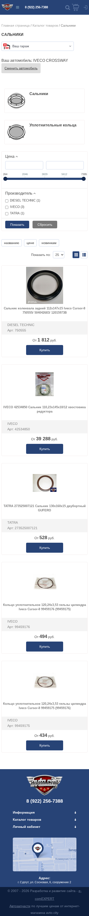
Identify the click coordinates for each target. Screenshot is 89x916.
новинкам (49, 243)
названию (11, 243)
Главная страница (15, 25)
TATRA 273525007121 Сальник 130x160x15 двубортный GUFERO (45, 508)
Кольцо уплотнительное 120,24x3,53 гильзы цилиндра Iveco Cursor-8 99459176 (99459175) (44, 607)
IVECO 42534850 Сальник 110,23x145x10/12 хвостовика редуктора (44, 409)
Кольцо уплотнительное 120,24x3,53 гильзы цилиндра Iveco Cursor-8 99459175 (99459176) (44, 706)
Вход (85, 7)
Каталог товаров (45, 25)
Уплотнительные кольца (52, 125)
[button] (67, 7)
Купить (44, 350)
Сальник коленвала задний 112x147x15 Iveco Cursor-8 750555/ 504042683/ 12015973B (44, 311)
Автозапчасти (19, 906)
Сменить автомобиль (21, 68)
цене (30, 243)
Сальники (38, 94)
